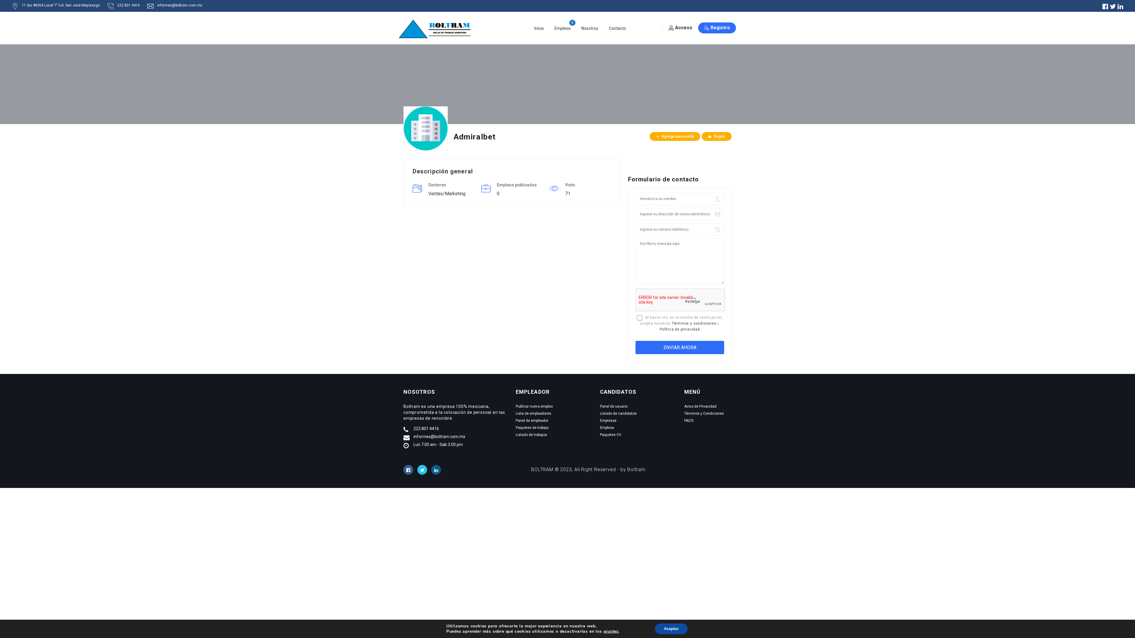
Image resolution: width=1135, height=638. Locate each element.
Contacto (617, 28)
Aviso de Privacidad (700, 406)
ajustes (611, 631)
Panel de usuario (614, 406)
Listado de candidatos (618, 413)
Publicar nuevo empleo (534, 406)
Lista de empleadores (533, 413)
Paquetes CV (610, 435)
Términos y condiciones (694, 323)
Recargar (692, 302)
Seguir (719, 136)
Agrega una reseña (677, 136)
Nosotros (589, 28)
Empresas (608, 421)
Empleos (562, 28)
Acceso (683, 27)
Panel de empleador (532, 421)
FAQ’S (688, 421)
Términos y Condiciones (704, 413)
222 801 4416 (128, 5)
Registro (720, 27)
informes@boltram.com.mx (179, 5)
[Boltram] (436, 28)
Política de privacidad (680, 329)
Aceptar (671, 629)
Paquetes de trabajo (532, 428)
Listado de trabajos (531, 435)
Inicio (539, 28)
